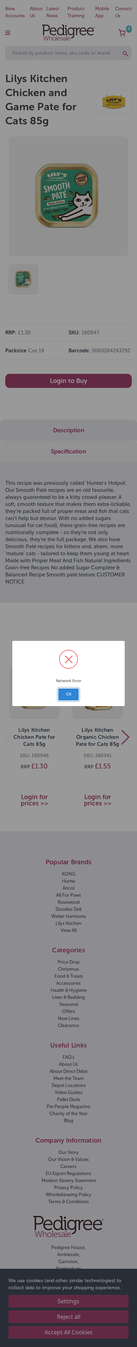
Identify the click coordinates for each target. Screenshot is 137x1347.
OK (68, 694)
